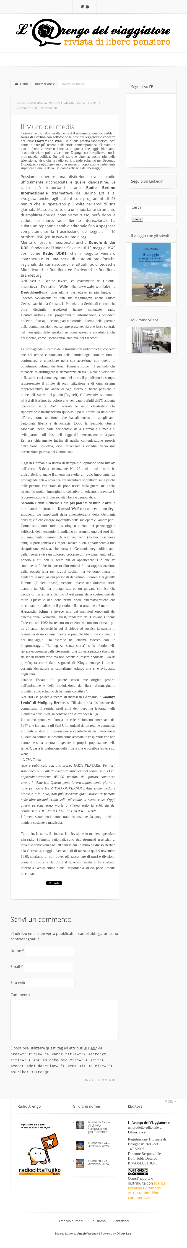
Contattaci (121, 1221)
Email (16, 966)
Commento (20, 994)
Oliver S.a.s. (124, 1233)
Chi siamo (98, 1221)
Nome (17, 950)
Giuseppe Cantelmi (43, 102)
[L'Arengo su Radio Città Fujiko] (39, 1174)
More (169, 1101)
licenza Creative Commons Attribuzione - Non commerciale (147, 1190)
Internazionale (45, 84)
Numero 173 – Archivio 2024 (99, 1162)
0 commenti (49, 108)
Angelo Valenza (87, 1233)
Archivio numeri (70, 1221)
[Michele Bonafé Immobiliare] (151, 351)
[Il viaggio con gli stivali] (151, 300)
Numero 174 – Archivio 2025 (99, 1144)
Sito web (17, 982)
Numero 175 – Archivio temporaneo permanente (99, 1127)
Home (24, 84)
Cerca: (137, 207)
